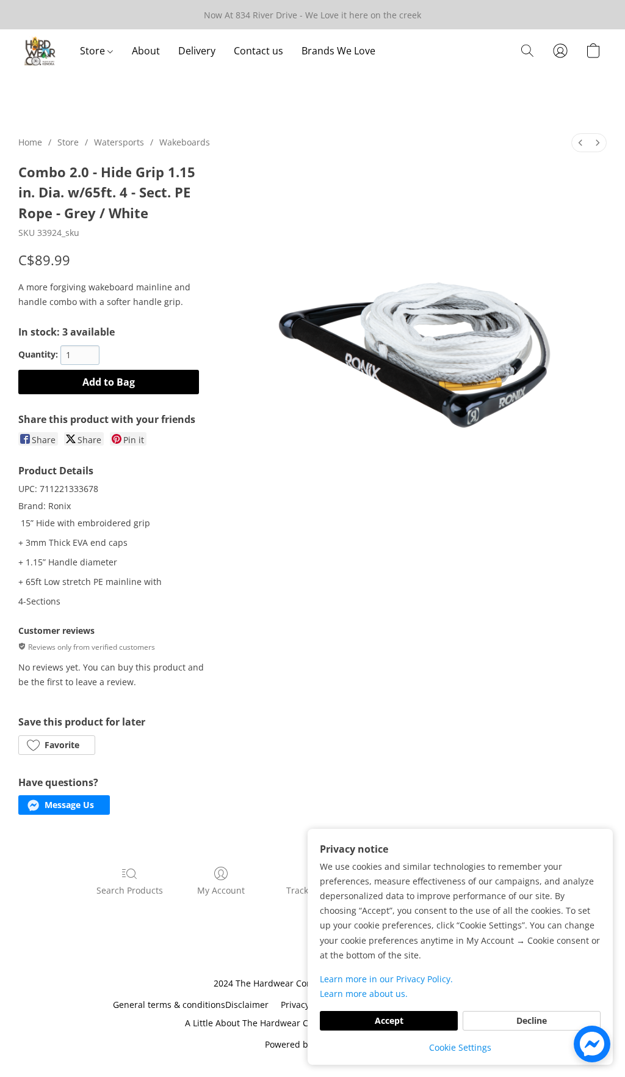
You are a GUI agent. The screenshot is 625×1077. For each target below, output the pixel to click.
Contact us (258, 50)
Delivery (196, 50)
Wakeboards (184, 142)
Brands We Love (338, 50)
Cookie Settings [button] (460, 1047)
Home (30, 142)
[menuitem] (580, 143)
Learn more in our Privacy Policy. (386, 979)
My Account (221, 890)
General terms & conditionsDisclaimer (191, 1004)
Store (93, 50)
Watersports (119, 142)
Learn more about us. (364, 993)
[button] (40, 50)
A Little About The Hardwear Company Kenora (279, 1023)
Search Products (129, 890)
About (146, 50)
